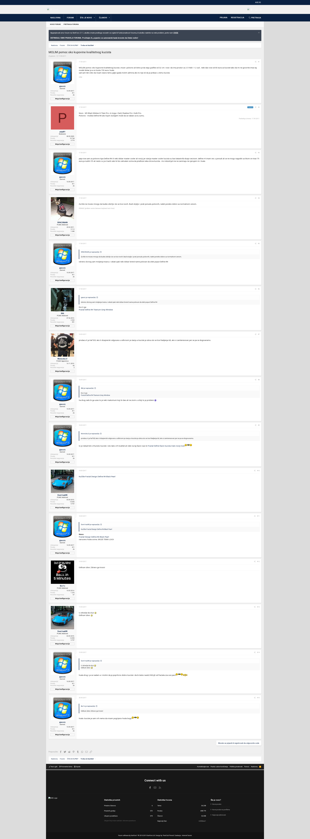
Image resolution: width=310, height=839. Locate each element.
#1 (259, 62)
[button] (94, 17)
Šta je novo (86, 18)
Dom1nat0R (62, 495)
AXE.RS (258, 2)
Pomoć (246, 767)
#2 (259, 107)
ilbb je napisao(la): (87, 388)
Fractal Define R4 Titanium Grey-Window (96, 309)
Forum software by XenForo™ (136, 835)
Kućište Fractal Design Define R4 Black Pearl (97, 476)
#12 (258, 561)
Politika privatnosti (236, 767)
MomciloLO (62, 359)
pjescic (52, 56)
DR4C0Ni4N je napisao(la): (90, 252)
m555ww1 (202, 821)
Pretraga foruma (71, 24)
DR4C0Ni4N (62, 222)
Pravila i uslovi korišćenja (219, 767)
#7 (259, 334)
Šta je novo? (216, 800)
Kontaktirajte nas (203, 767)
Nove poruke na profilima (221, 810)
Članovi (103, 18)
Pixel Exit (166, 835)
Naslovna (55, 18)
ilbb (62, 313)
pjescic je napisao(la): (88, 297)
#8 (259, 380)
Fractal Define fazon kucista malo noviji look (166, 446)
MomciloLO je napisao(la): (90, 433)
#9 (259, 425)
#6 (259, 289)
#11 (258, 516)
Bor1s (62, 586)
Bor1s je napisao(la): (88, 706)
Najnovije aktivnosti (219, 815)
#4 (259, 198)
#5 (259, 243)
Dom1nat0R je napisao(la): (90, 524)
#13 (258, 607)
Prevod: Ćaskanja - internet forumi (180, 835)
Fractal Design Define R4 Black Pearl (94, 537)
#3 (259, 153)
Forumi (70, 18)
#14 (258, 652)
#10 (258, 470)
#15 (258, 698)
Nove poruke (55, 24)
